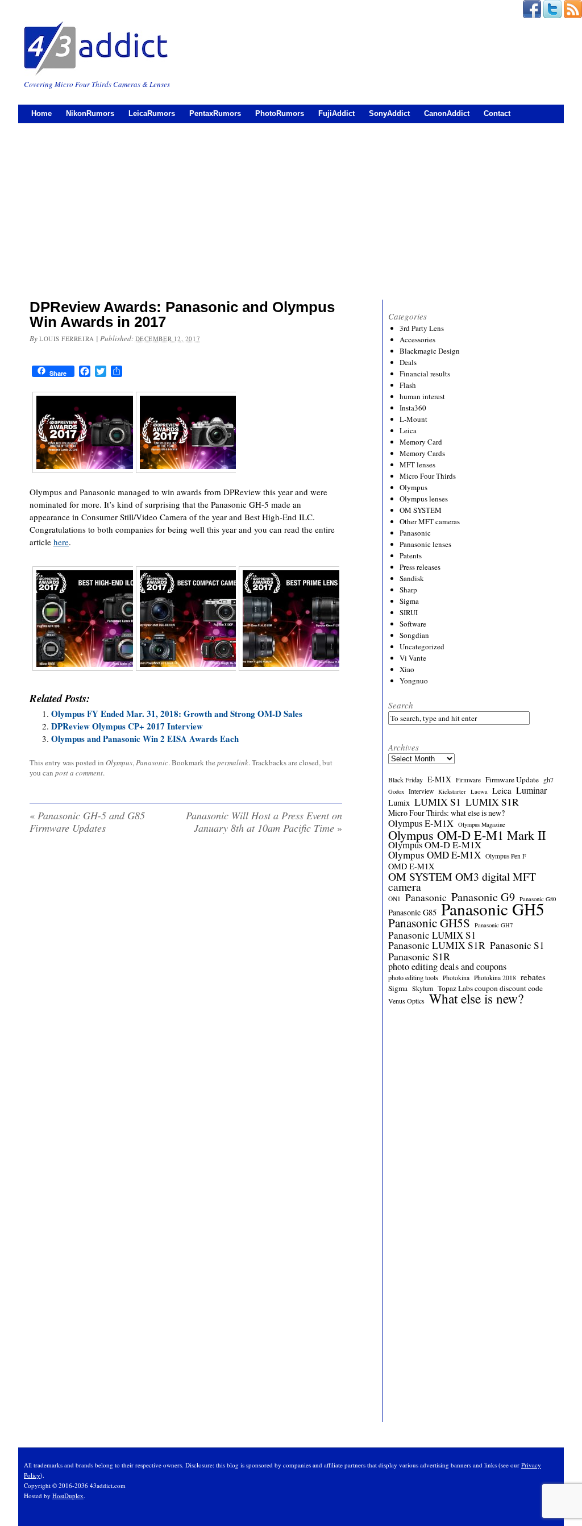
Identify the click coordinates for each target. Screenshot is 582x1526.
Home (41, 113)
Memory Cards (422, 453)
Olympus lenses (424, 499)
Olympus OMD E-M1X (434, 855)
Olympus (119, 762)
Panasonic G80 (537, 899)
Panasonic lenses (425, 544)
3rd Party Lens (422, 328)
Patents (411, 555)
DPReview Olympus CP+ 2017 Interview (127, 726)
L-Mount (413, 419)
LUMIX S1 (437, 802)
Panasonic (152, 762)
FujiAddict (336, 113)
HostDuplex (68, 1495)
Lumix (399, 803)
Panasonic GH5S (429, 923)
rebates (533, 977)
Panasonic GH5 (492, 909)
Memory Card (421, 442)
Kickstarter (452, 791)
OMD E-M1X (411, 866)
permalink (232, 762)
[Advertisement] (291, 208)
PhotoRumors (279, 113)
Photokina (456, 977)
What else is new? (476, 998)
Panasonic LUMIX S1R (436, 945)
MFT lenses (417, 464)
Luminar (531, 790)
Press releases (420, 567)
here (61, 542)
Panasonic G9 (483, 897)
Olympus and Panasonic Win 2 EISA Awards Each (145, 738)
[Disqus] (186, 989)
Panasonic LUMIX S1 (432, 935)
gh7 (548, 779)
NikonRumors (90, 113)
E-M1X (439, 779)
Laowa (479, 791)
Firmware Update (512, 779)
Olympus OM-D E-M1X (434, 845)
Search (400, 705)
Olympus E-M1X (421, 823)
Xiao (407, 669)
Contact (497, 113)
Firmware (468, 780)
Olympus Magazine (481, 824)
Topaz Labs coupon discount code (490, 988)
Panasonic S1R (419, 956)
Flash (408, 385)
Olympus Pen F (505, 856)
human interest (422, 396)
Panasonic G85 (412, 912)
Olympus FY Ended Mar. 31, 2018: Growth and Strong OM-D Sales (176, 713)
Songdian (414, 635)
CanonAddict (446, 113)
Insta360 (413, 408)
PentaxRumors (215, 113)
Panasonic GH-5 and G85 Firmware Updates (87, 821)
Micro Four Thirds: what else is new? (446, 813)
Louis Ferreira (66, 338)
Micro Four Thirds (428, 476)
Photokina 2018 (495, 977)
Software (413, 624)
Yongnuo (414, 680)
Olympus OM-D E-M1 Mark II (467, 835)
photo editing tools (413, 977)
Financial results (425, 373)
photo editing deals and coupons (447, 966)
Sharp (408, 589)
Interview (421, 791)
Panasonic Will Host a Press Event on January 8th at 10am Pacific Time (264, 821)
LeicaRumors (151, 113)
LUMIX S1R (492, 802)
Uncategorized (422, 646)
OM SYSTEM (421, 510)
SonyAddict (389, 113)
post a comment (79, 773)
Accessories (417, 339)
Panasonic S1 (517, 945)
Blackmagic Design (430, 351)
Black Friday (405, 779)
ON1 (394, 898)
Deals (408, 362)
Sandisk (412, 578)
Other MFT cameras (430, 521)
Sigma (409, 601)
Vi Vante (413, 658)
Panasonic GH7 (494, 925)
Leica (408, 430)
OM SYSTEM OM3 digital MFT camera (462, 882)
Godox (396, 791)
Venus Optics (406, 1000)
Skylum (422, 988)
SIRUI (409, 612)
